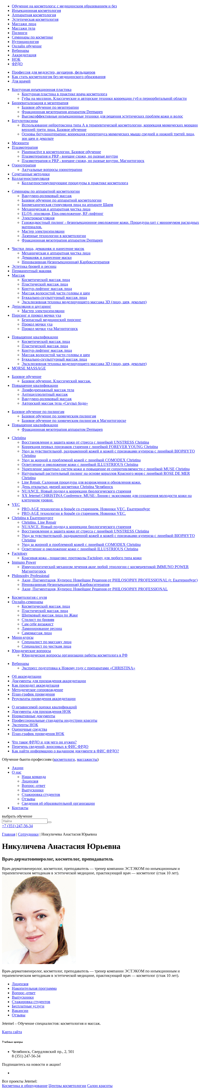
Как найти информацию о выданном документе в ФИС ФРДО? (65, 751)
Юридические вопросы (31, 651)
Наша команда (34, 777)
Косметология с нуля (29, 597)
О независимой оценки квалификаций (44, 707)
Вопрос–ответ (33, 785)
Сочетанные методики (31, 174)
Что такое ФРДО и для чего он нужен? (44, 742)
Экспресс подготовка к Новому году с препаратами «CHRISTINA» (78, 668)
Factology (19, 553)
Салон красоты (100, 1086)
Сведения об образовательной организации (58, 803)
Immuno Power (24, 562)
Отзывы (28, 799)
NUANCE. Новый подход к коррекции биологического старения (76, 491)
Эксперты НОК (25, 725)
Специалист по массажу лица (46, 642)
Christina (19, 438)
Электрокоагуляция (38, 218)
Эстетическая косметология (35, 19)
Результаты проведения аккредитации (44, 699)
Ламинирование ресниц (42, 628)
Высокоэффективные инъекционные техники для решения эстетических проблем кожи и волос (102, 116)
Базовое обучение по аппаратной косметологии (61, 200)
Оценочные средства (29, 729)
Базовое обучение (26, 376)
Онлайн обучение (27, 46)
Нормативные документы (33, 716)
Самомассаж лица (37, 633)
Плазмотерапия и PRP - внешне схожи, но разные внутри (70, 156)
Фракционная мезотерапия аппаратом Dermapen (62, 112)
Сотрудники (28, 834)
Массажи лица (24, 24)
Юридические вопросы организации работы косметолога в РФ (75, 655)
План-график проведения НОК (38, 734)
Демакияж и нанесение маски (47, 257)
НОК (16, 59)
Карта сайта (12, 1032)
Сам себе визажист (37, 624)
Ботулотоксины (25, 121)
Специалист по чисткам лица (46, 646)
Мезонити (20, 143)
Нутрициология (25, 42)
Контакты (20, 808)
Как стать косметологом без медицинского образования (58, 77)
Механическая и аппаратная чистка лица (56, 209)
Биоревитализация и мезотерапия (40, 103)
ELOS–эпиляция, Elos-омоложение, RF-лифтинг (62, 213)
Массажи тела (23, 28)
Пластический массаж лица (45, 284)
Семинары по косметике (32, 37)
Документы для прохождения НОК (41, 711)
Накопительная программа (34, 988)
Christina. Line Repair (39, 522)
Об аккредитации (26, 676)
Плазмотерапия (25, 147)
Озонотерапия (24, 165)
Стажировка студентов (41, 794)
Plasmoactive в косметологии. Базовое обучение (61, 152)
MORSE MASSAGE (29, 368)
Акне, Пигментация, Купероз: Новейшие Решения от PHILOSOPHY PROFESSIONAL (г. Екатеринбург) (110, 580)
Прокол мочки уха (37, 324)
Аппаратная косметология (34, 15)
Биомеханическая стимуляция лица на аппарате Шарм (67, 205)
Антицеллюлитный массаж (45, 394)
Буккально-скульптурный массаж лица (54, 297)
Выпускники (33, 790)
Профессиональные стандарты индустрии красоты (54, 720)
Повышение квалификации (35, 337)
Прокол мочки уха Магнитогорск (50, 329)
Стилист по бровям (38, 619)
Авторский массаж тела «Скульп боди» (55, 403)
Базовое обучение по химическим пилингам (59, 416)
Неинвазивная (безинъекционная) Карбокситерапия (65, 262)
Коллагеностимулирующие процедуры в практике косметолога (75, 183)
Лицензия (30, 781)
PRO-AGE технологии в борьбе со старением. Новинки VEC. (74, 513)
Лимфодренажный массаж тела (48, 390)
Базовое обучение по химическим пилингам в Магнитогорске (74, 420)
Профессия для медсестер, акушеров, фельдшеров (53, 72)
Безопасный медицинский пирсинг (51, 320)
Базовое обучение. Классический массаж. (56, 381)
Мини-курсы (23, 637)
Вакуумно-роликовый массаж (47, 196)
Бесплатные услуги (28, 1006)
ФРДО (17, 64)
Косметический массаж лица (46, 280)
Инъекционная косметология (36, 10)
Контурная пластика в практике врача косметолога (64, 94)
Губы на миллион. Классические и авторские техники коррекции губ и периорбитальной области (104, 98)
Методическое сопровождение (37, 690)
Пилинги (19, 33)
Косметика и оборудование (25, 1086)
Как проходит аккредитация (35, 685)
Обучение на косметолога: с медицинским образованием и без (64, 6)
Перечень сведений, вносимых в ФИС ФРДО (50, 746)
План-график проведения (33, 694)
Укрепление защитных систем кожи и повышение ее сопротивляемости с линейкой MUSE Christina (106, 469)
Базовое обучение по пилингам (38, 412)
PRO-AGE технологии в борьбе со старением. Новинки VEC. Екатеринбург (86, 509)
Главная (8, 834)
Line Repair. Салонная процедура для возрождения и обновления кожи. (81, 482)
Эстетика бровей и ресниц (34, 266)
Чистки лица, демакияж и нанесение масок (48, 249)
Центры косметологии (67, 1086)
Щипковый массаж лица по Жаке (50, 615)
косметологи (64, 759)
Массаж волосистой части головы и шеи (56, 293)
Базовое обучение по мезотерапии (50, 107)
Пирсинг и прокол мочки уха (36, 315)
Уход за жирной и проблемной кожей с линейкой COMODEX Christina (81, 460)
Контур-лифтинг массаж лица (47, 289)
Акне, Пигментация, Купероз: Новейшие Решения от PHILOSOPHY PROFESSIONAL (95, 589)
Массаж (18, 275)
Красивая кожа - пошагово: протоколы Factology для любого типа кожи (82, 558)
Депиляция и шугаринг (31, 306)
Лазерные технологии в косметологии (54, 236)
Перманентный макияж (31, 271)
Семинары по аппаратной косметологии (46, 191)
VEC (16, 504)
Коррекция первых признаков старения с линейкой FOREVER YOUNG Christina (90, 447)
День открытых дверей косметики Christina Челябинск (67, 487)
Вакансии (20, 1010)
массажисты (87, 759)
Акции (17, 768)
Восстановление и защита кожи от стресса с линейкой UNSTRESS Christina (85, 442)
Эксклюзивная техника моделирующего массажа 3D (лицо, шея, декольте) (84, 302)
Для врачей (21, 81)
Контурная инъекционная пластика (41, 89)
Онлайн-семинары (27, 602)
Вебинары (20, 50)
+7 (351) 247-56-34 (17, 826)
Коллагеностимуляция (30, 178)
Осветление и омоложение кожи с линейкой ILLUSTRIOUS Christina (80, 464)
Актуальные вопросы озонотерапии (52, 169)
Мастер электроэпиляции (43, 231)
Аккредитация (24, 55)
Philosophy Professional (30, 576)
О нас (16, 772)
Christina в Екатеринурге (32, 518)
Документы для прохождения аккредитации (49, 681)
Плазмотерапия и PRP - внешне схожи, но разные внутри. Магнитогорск (83, 161)
